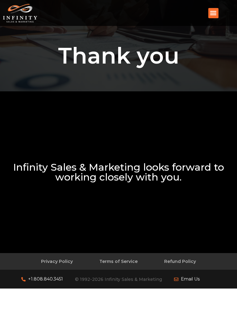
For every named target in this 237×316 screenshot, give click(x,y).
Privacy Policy (57, 261)
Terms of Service (118, 261)
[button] (213, 13)
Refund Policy (180, 261)
